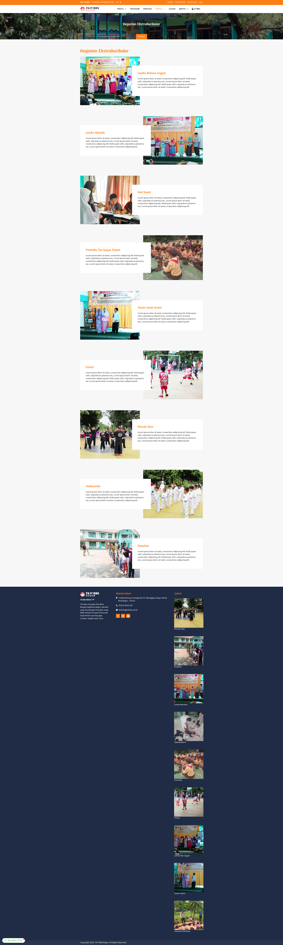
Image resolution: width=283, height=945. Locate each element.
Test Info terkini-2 (100, 2)
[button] (13, 940)
